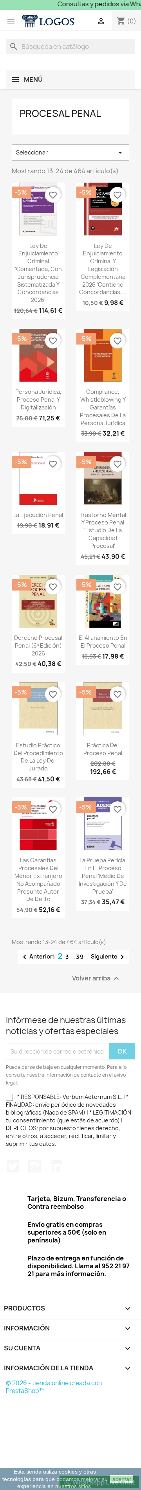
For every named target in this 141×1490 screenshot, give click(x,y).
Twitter (13, 1166)
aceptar (121, 1479)
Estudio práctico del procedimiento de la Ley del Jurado (38, 756)
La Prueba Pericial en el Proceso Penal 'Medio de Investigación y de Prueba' (103, 875)
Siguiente (109, 957)
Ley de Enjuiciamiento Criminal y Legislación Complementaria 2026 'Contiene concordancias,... (103, 269)
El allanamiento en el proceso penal (103, 641)
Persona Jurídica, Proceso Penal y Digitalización (38, 399)
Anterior (36, 957)
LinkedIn (56, 1166)
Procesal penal (60, 113)
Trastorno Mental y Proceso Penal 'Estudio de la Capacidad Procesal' (103, 530)
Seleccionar (70, 152)
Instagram (34, 1166)
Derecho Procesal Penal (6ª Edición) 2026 (38, 645)
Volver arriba (96, 979)
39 (80, 956)
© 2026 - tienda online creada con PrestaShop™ (54, 1387)
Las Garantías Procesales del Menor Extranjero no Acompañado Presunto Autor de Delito (38, 879)
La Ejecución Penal (38, 515)
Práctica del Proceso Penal (102, 749)
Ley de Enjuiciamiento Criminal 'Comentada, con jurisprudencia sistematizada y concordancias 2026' (38, 273)
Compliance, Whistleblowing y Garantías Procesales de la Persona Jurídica (103, 407)
